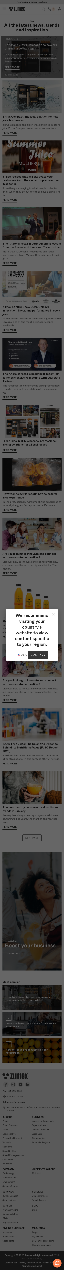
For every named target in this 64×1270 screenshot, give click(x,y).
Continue (38, 655)
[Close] (53, 613)
